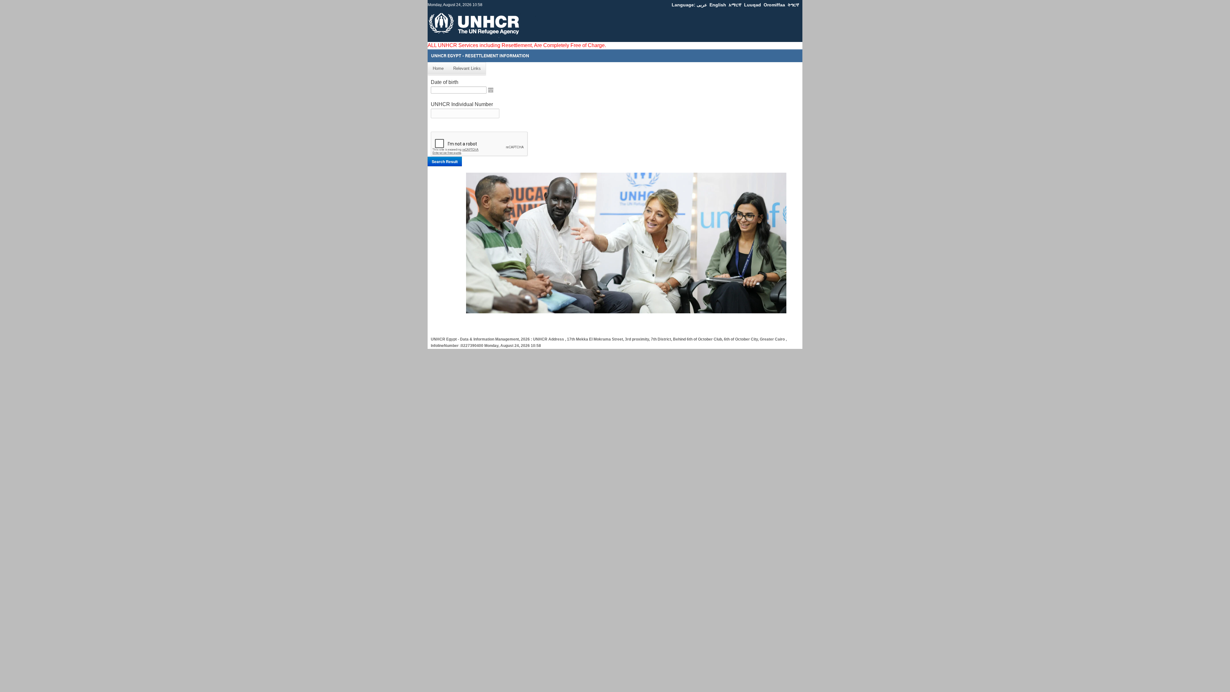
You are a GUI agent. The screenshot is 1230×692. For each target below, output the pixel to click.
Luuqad (752, 4)
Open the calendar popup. (490, 90)
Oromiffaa (774, 4)
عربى (702, 4)
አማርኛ (735, 4)
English (717, 4)
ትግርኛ (793, 4)
